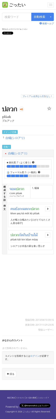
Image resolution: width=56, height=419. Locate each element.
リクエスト (20, 397)
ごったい (27, 411)
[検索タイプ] (51, 17)
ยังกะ (19, 209)
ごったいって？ (43, 397)
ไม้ (36, 235)
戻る (11, 373)
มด (25, 209)
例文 (13, 397)
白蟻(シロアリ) (15, 138)
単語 (9, 397)
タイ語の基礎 (31, 397)
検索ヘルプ (48, 23)
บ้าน (31, 235)
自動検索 (39, 17)
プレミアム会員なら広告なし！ (37, 96)
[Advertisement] (28, 65)
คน (12, 209)
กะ (29, 209)
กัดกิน (23, 235)
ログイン (34, 355)
